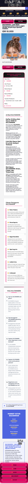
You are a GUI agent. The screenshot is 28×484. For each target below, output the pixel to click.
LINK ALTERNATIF (14, 476)
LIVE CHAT (15, 479)
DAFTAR (20, 21)
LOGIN (7, 21)
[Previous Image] (2, 46)
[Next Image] (25, 46)
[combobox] (12, 8)
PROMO (14, 465)
